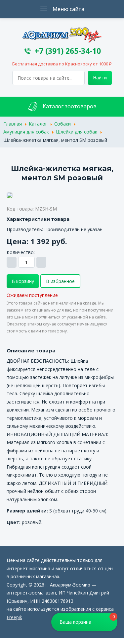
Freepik (14, 617)
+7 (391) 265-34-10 (68, 51)
